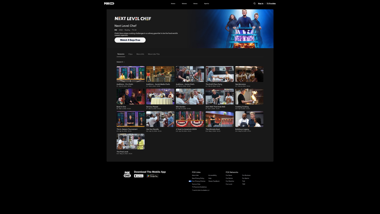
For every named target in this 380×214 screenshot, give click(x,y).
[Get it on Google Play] (152, 176)
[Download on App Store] (139, 176)
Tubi (243, 181)
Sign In (260, 3)
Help (209, 178)
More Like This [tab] (154, 54)
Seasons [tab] (120, 54)
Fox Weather (230, 181)
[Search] (254, 3)
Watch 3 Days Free (130, 40)
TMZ (243, 184)
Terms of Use (196, 184)
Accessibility (212, 175)
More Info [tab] (140, 54)
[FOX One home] (109, 3)
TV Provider (271, 3)
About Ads (195, 175)
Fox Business (246, 175)
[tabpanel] (190, 107)
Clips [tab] (130, 54)
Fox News (229, 175)
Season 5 (120, 62)
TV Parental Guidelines (199, 187)
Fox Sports (245, 178)
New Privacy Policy (198, 178)
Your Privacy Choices (198, 181)
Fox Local (229, 184)
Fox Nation (229, 178)
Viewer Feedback (213, 181)
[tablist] (190, 54)
